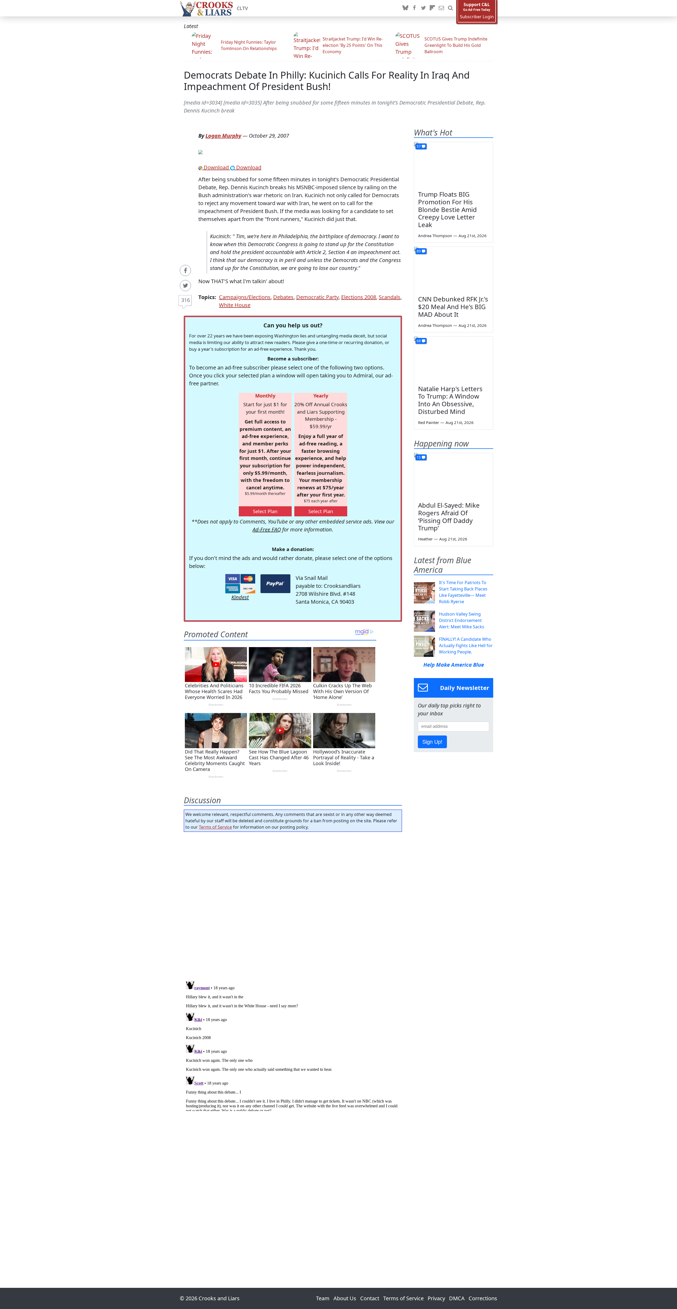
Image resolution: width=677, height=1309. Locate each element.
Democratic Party (317, 297)
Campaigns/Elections (245, 297)
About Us (344, 1298)
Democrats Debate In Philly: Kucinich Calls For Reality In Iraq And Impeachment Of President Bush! (327, 81)
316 (185, 300)
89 (419, 251)
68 (419, 340)
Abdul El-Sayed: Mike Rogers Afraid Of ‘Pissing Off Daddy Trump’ (449, 516)
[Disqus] (293, 1045)
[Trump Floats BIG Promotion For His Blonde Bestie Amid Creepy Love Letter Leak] (453, 164)
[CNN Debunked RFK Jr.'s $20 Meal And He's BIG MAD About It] (453, 269)
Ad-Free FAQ (267, 529)
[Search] (450, 8)
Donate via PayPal (275, 583)
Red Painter (428, 422)
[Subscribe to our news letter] (441, 8)
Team (323, 1298)
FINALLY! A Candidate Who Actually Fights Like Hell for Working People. (466, 645)
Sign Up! (432, 742)
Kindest (240, 597)
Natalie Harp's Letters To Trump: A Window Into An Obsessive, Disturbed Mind (450, 400)
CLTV (242, 8)
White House (234, 305)
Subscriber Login (477, 16)
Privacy (436, 1298)
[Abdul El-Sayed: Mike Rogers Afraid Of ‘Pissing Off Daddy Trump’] (453, 475)
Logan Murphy (223, 135)
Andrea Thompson (435, 235)
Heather (425, 538)
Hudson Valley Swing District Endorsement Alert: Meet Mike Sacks (461, 620)
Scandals (389, 297)
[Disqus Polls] (293, 904)
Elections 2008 (358, 297)
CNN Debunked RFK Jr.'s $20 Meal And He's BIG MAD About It (453, 307)
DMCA (457, 1298)
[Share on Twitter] (185, 285)
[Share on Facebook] (185, 270)
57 (419, 146)
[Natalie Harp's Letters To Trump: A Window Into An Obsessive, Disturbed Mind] (453, 359)
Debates (283, 297)
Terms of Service (215, 827)
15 (419, 457)
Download (216, 167)
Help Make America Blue (453, 664)
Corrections (483, 1298)
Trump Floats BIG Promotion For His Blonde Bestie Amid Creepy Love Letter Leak (447, 209)
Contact (369, 1298)
